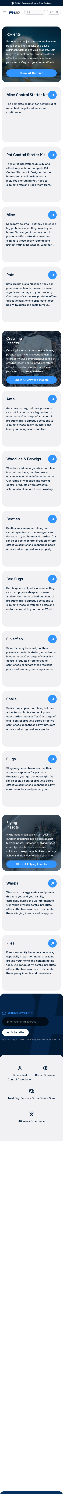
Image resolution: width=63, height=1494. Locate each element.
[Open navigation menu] (4, 12)
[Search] (28, 12)
